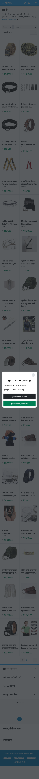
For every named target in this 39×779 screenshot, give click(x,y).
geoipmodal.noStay (19, 397)
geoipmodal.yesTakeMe (19, 404)
